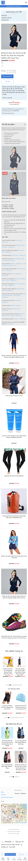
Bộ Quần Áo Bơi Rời (7, 17)
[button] (26, 2)
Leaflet (16, 822)
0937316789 (17, 102)
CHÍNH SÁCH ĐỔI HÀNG (13, 833)
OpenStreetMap (23, 822)
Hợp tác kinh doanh (7, 797)
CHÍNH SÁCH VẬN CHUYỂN (13, 831)
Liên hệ (3, 794)
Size (2, 62)
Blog (2, 792)
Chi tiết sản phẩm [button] (8, 124)
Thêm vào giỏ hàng (7, 76)
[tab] (6, 717)
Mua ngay (7, 81)
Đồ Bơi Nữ (4, 15)
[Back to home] (3, 2)
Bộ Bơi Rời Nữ (5, 20)
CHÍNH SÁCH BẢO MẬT (13, 829)
